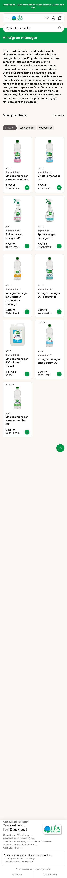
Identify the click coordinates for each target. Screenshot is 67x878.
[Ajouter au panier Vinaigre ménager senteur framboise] (27, 187)
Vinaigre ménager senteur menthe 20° (16, 420)
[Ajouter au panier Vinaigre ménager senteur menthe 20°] (27, 432)
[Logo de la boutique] (17, 17)
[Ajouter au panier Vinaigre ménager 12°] (59, 187)
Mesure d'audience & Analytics (19, 861)
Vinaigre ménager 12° (49, 177)
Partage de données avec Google (21, 858)
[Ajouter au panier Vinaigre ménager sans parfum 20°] (59, 374)
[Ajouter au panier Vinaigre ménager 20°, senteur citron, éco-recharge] (27, 311)
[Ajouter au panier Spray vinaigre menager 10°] (59, 246)
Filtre (8, 127)
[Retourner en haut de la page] (60, 448)
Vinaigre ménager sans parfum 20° (49, 361)
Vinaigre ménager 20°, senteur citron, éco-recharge (16, 298)
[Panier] (60, 18)
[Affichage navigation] (7, 18)
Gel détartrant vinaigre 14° (14, 236)
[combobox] (33, 28)
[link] (47, 18)
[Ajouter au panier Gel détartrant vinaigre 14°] (27, 246)
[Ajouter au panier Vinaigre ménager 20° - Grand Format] (27, 374)
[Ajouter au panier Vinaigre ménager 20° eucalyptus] (59, 311)
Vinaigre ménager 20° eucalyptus (49, 294)
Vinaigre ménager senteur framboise (17, 177)
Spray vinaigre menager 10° (47, 236)
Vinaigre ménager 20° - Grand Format (16, 362)
